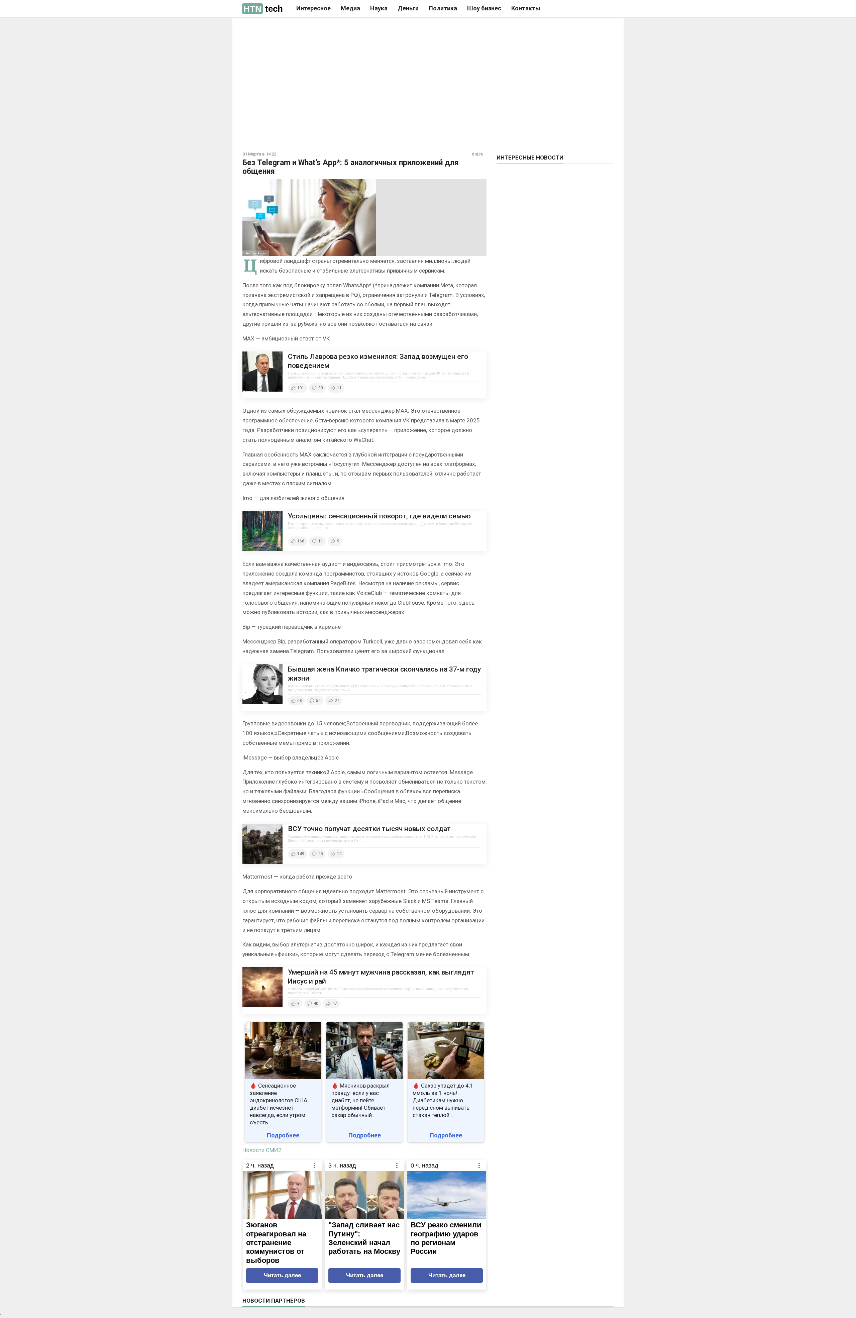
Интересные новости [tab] (530, 157)
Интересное (313, 8)
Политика (443, 8)
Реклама (334, 29)
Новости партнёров (273, 1300)
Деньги (408, 8)
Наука (379, 8)
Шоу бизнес (484, 8)
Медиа (350, 8)
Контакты (525, 8)
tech (263, 9)
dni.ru (477, 154)
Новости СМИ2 (262, 1150)
